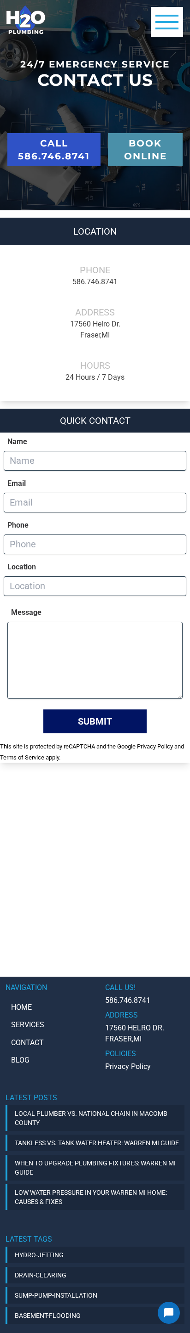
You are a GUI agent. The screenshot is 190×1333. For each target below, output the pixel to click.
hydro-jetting (39, 1255)
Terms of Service (22, 757)
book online (145, 150)
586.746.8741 (95, 281)
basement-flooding (48, 1315)
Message (26, 612)
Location (21, 566)
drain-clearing (40, 1275)
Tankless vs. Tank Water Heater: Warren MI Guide (97, 1143)
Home (21, 1007)
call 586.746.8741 (54, 150)
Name (17, 441)
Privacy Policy (155, 746)
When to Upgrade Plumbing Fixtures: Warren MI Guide (95, 1167)
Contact (27, 1042)
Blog (20, 1060)
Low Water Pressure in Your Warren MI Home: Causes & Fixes (91, 1197)
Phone (18, 525)
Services (27, 1024)
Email (16, 483)
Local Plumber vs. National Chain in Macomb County (91, 1118)
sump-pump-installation (56, 1295)
